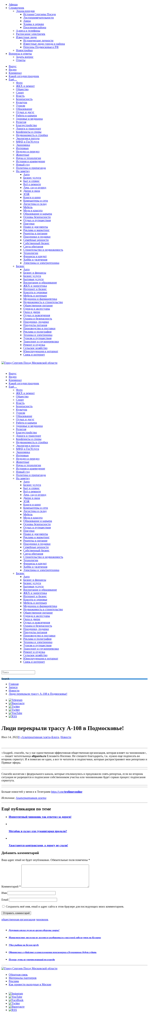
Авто (26, 174)
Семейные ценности (36, 239)
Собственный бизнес (36, 243)
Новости (14, 690)
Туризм (20, 105)
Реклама (14, 981)
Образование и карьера (37, 213)
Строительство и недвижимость (43, 249)
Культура (21, 102)
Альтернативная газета (31, 797)
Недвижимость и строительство (43, 302)
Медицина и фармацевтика (40, 298)
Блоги (55, 737)
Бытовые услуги (33, 279)
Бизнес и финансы (34, 272)
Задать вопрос (24, 56)
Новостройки (24, 50)
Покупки (29, 223)
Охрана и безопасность (37, 318)
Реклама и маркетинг (36, 230)
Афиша (13, 4)
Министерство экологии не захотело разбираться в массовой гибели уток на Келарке (55, 937)
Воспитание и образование (40, 282)
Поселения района (34, 27)
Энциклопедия (25, 11)
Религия (21, 122)
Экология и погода (27, 138)
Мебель (28, 207)
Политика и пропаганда (31, 167)
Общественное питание (38, 305)
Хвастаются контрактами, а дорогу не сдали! (38, 845)
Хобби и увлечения (35, 259)
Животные (22, 154)
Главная (14, 684)
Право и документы (35, 226)
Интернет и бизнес (35, 289)
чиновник (42, 919)
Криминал (15, 72)
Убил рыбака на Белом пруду (24, 945)
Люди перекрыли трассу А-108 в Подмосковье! (38, 693)
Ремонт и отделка (34, 344)
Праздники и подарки (37, 236)
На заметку (23, 171)
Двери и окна (31, 190)
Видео (13, 69)
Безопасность (24, 99)
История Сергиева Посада (39, 14)
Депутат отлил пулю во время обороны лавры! (34, 930)
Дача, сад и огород (34, 187)
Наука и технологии (28, 158)
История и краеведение (30, 161)
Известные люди (26, 37)
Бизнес (20, 266)
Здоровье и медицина (29, 118)
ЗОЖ (26, 194)
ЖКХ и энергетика (35, 285)
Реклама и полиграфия (37, 331)
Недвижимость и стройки (32, 135)
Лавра (27, 20)
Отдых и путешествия (37, 220)
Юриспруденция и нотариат (40, 351)
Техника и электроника (37, 334)
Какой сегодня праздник (24, 76)
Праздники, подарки (36, 321)
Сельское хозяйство (35, 348)
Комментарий (11, 886)
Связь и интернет (34, 354)
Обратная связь (18, 974)
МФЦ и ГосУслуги (27, 141)
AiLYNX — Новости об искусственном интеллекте (48, 996)
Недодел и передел (27, 151)
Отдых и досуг (25, 112)
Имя (4, 892)
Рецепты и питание (35, 233)
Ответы (20, 60)
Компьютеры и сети (35, 200)
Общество (22, 89)
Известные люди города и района (44, 43)
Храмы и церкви (33, 24)
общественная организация (18, 919)
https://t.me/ (66, 791)
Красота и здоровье (35, 292)
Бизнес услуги (32, 177)
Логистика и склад (35, 203)
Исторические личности (38, 40)
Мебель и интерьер (35, 295)
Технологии (30, 253)
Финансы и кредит (35, 256)
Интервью (22, 148)
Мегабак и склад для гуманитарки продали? (38, 831)
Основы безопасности (37, 217)
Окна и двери (31, 312)
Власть (20, 95)
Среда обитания (33, 246)
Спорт (20, 92)
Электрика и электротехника (41, 262)
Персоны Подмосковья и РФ (41, 47)
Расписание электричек (30, 33)
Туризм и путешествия (37, 338)
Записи (13, 687)
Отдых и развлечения (36, 315)
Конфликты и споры (28, 131)
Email (4, 899)
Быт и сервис (31, 181)
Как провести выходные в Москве (30, 984)
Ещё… (13, 79)
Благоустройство (26, 125)
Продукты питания (35, 325)
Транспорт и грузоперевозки (41, 341)
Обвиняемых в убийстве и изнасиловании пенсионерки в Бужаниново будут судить (52, 952)
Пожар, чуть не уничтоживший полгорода (32, 959)
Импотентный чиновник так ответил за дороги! (40, 816)
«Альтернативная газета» (36, 737)
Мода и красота (33, 210)
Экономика (23, 144)
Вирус (13, 66)
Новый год (23, 164)
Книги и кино (32, 197)
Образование (24, 108)
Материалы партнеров (23, 977)
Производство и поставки (39, 328)
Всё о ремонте (32, 184)
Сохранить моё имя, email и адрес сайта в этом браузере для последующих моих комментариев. (65, 906)
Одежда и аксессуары (36, 308)
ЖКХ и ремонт (25, 86)
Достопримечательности (38, 17)
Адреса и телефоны (28, 30)
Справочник (16, 7)
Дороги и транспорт (28, 128)
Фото (19, 82)
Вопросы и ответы (20, 53)
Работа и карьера (26, 115)
